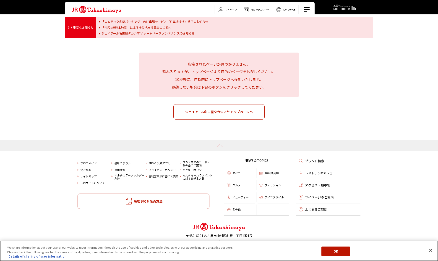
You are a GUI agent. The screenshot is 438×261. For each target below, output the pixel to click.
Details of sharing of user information (37, 256)
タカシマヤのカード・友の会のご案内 (196, 163)
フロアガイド (88, 163)
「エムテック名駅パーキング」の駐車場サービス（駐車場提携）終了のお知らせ (155, 21)
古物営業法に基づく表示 (164, 176)
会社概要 (85, 169)
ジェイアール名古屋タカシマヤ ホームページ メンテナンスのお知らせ (148, 33)
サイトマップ (88, 176)
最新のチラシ (122, 163)
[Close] (431, 250)
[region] (219, 251)
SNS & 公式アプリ (160, 163)
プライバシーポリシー (162, 169)
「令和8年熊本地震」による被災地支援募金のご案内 (136, 27)
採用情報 (119, 169)
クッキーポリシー (193, 169)
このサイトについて (92, 182)
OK (336, 251)
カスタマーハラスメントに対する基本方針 (197, 177)
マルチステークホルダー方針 (129, 177)
